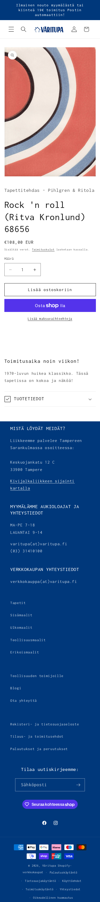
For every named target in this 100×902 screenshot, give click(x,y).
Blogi (15, 688)
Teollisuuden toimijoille (37, 676)
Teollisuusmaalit (28, 640)
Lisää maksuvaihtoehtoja (50, 319)
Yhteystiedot (70, 889)
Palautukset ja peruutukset (39, 749)
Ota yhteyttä (23, 700)
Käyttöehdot (71, 880)
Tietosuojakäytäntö (40, 880)
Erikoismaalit (24, 652)
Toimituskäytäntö (39, 889)
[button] (11, 29)
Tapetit (18, 603)
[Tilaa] (78, 785)
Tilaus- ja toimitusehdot (37, 736)
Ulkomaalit (21, 627)
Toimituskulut (43, 249)
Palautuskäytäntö (63, 872)
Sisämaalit (21, 615)
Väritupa (49, 865)
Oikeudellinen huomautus (53, 897)
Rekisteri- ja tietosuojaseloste (44, 724)
